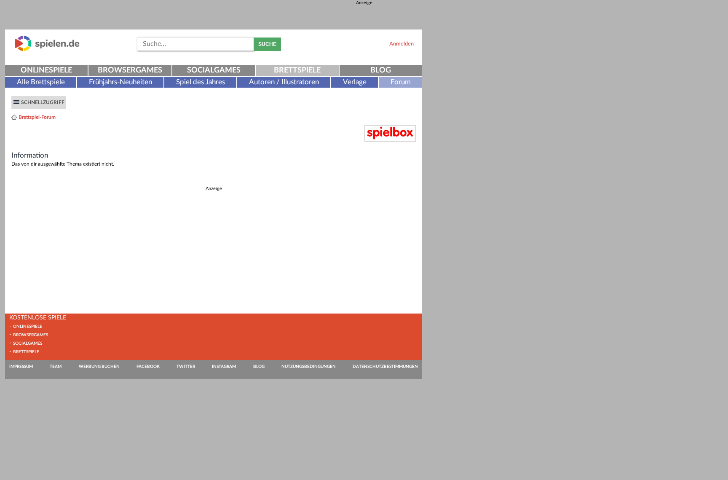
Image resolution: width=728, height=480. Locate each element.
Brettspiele (297, 70)
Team (56, 367)
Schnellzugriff (42, 102)
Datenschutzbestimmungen (385, 367)
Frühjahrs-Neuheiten (120, 82)
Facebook (148, 367)
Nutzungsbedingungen (308, 367)
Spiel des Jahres (200, 82)
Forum (401, 82)
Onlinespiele (46, 70)
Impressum (21, 367)
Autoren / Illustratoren (284, 82)
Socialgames (214, 70)
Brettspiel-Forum (37, 117)
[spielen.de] (47, 49)
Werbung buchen (99, 367)
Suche (267, 44)
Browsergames (130, 70)
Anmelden (401, 44)
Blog (380, 70)
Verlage (355, 82)
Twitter (186, 367)
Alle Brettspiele (41, 82)
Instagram (224, 367)
